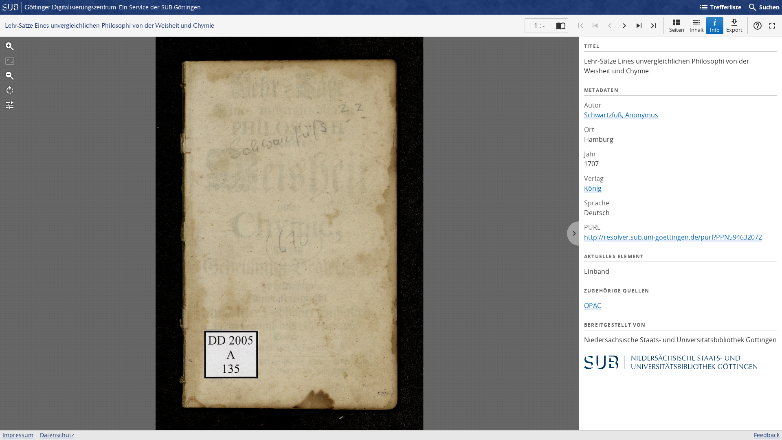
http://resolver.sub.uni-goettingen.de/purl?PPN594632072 (673, 237)
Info (715, 29)
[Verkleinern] (9, 75)
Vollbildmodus (772, 25)
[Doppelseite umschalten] (561, 25)
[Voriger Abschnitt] (595, 25)
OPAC (592, 305)
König (593, 188)
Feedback (767, 435)
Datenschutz (57, 435)
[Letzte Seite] (653, 25)
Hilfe (757, 25)
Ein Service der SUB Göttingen (160, 7)
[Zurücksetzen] (9, 61)
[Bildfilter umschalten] (9, 105)
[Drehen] (9, 90)
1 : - (539, 25)
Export (734, 29)
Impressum (17, 435)
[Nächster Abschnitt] (639, 25)
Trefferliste (720, 7)
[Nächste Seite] (624, 25)
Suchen (764, 7)
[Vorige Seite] (609, 25)
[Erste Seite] (580, 25)
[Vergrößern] (9, 46)
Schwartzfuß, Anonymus (621, 114)
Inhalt (697, 29)
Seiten (676, 29)
